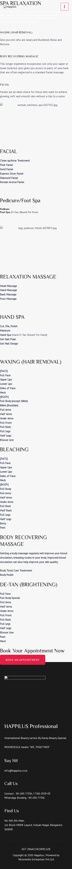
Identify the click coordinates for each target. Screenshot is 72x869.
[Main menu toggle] (65, 7)
